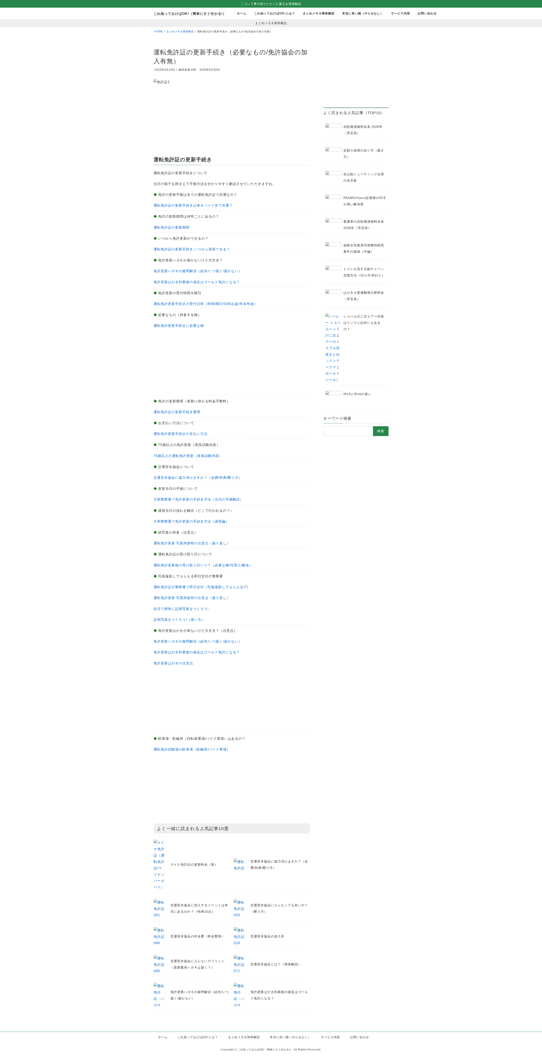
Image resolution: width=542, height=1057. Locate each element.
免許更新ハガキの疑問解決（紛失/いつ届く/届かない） (197, 271)
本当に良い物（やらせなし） (290, 1037)
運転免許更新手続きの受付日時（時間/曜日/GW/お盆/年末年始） (205, 304)
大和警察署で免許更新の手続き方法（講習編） (191, 521)
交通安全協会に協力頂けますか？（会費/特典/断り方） (197, 477)
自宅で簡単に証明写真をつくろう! (181, 609)
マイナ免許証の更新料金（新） (194, 864)
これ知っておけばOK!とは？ (197, 1037)
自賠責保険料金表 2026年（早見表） (363, 130)
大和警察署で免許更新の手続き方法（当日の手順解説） (198, 499)
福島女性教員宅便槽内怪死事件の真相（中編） (363, 248)
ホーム (162, 1037)
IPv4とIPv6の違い (357, 394)
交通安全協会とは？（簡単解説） (275, 964)
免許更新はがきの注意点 (173, 663)
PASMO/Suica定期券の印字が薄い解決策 (364, 201)
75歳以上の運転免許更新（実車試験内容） (188, 456)
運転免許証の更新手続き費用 (176, 412)
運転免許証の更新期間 (171, 227)
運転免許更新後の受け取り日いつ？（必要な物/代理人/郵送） (203, 565)
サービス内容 (330, 1037)
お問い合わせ (359, 1037)
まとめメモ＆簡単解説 (244, 1037)
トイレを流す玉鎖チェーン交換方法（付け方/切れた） (364, 272)
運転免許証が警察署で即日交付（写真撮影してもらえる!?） (201, 587)
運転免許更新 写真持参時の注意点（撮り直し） (191, 543)
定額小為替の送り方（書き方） (363, 154)
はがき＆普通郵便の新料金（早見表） (363, 296)
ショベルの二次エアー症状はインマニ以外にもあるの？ (363, 323)
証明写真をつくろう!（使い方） (179, 619)
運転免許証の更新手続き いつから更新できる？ (191, 249)
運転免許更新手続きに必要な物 (178, 325)
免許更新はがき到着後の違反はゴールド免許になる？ (196, 282)
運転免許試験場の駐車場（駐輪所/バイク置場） (191, 749)
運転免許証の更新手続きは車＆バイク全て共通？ (193, 205)
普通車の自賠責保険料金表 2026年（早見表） (363, 225)
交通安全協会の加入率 (267, 936)
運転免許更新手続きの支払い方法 (180, 434)
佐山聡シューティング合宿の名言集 (363, 177)
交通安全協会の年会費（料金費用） (197, 936)
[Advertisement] (231, 121)
